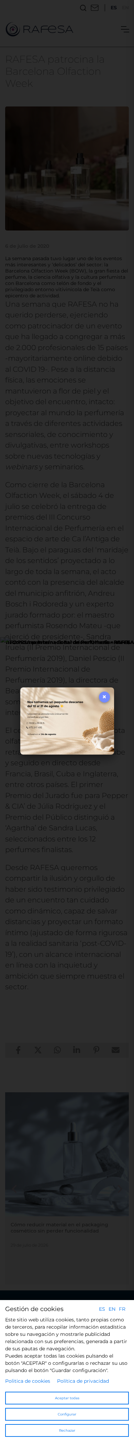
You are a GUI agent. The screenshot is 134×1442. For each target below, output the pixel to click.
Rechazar (67, 1430)
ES (102, 1309)
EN (112, 1309)
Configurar (67, 1414)
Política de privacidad (83, 1381)
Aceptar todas (67, 1398)
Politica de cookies (27, 1381)
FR (122, 1309)
